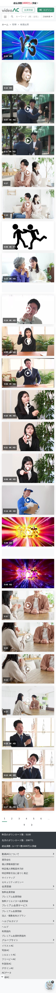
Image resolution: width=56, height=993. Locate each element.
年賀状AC (6, 963)
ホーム (5, 24)
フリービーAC (9, 959)
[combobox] (29, 17)
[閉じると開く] (2, 976)
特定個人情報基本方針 (13, 868)
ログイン (47, 10)
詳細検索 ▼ (48, 17)
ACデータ (6, 972)
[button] (29, 10)
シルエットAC (9, 954)
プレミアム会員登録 (11, 896)
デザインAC (8, 968)
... (49, 818)
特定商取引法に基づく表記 (15, 873)
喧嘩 (14, 24)
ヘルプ (5, 927)
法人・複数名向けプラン (14, 915)
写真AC (5, 950)
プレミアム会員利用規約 (14, 936)
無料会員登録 (8, 892)
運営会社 (6, 859)
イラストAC (8, 945)
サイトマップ (8, 877)
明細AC (5, 977)
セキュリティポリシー (13, 882)
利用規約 (6, 931)
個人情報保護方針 (10, 864)
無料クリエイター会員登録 (15, 901)
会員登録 (28, 10)
